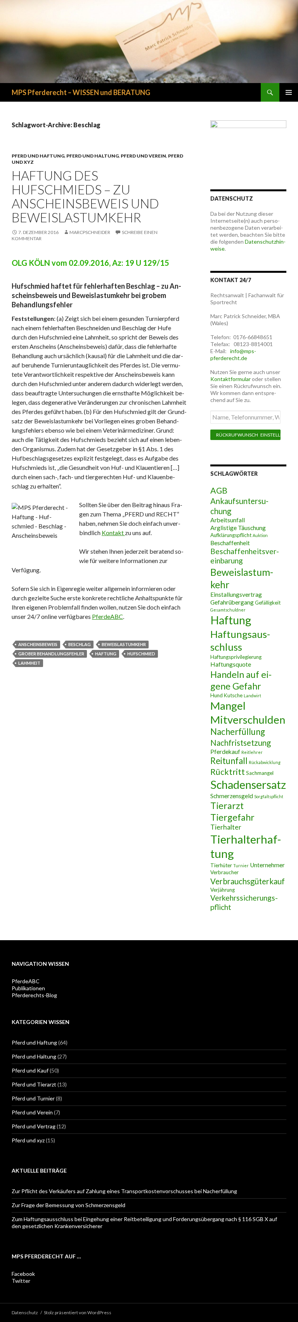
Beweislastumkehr (124, 644)
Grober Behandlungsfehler (51, 653)
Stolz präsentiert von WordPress (77, 1312)
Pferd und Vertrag (33, 1126)
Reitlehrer (252, 752)
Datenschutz (25, 1312)
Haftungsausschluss (240, 640)
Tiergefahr (232, 817)
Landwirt (252, 695)
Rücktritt (227, 772)
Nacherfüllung (237, 731)
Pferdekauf (225, 751)
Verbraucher (224, 872)
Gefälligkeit (268, 602)
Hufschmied (141, 653)
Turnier (241, 865)
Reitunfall (229, 760)
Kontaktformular (230, 379)
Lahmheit (29, 662)
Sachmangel (260, 773)
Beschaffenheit (230, 542)
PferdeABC (107, 616)
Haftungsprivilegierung (236, 657)
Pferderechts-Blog (34, 995)
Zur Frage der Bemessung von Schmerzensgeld (68, 1205)
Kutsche (233, 695)
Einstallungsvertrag (236, 594)
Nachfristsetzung (240, 742)
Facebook (23, 1273)
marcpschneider (89, 232)
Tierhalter (225, 827)
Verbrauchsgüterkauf (247, 881)
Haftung (105, 653)
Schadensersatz (248, 784)
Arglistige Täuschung (238, 527)
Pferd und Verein (143, 156)
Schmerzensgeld (231, 795)
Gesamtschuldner (228, 609)
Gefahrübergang (232, 602)
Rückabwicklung (265, 762)
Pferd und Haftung (38, 156)
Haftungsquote (230, 664)
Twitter (21, 1280)
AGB (218, 490)
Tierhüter (221, 865)
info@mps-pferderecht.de (233, 354)
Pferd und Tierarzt (34, 1084)
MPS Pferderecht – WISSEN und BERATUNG (81, 92)
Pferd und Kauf (30, 1070)
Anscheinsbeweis (37, 644)
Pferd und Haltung (92, 156)
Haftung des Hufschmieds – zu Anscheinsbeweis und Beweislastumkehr (85, 196)
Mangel (228, 705)
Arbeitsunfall (227, 519)
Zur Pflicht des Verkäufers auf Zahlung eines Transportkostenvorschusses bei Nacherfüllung (124, 1191)
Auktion (260, 535)
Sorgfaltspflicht (268, 796)
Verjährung (222, 890)
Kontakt (113, 532)
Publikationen (28, 988)
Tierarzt (227, 805)
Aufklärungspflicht (230, 535)
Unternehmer (267, 864)
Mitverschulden (247, 719)
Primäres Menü (288, 92)
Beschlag (79, 644)
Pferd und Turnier (33, 1098)
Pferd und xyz (28, 1140)
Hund (216, 695)
